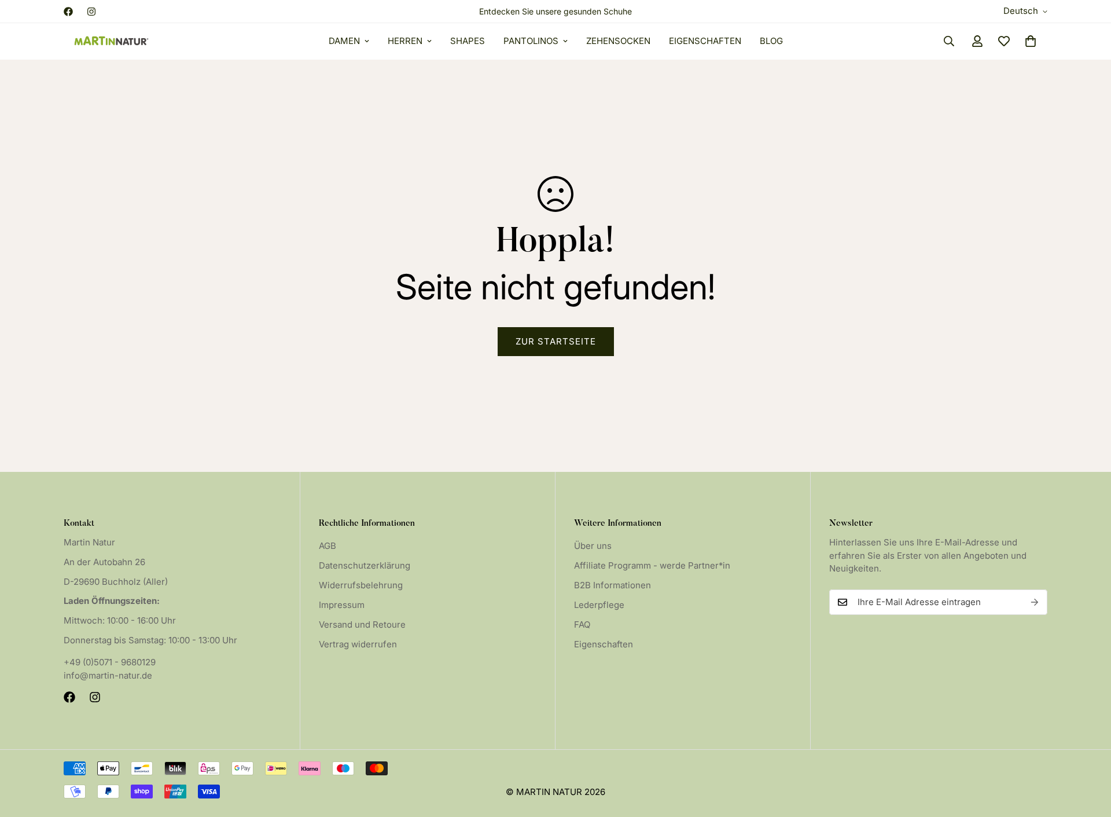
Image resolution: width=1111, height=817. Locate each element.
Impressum (342, 604)
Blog (771, 40)
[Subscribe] (1034, 602)
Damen (344, 40)
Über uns (593, 545)
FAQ (582, 624)
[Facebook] (68, 11)
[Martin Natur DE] (111, 41)
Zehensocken (618, 40)
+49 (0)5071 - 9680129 (110, 662)
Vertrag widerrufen (358, 644)
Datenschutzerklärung (364, 565)
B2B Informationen (612, 585)
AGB (327, 545)
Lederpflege (599, 604)
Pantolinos (530, 40)
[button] (1030, 41)
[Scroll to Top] (1088, 754)
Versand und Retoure (362, 624)
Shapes (467, 40)
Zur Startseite (556, 341)
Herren (405, 40)
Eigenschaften (705, 40)
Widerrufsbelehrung (361, 585)
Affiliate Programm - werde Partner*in (652, 565)
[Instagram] (91, 11)
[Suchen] (949, 41)
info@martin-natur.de (108, 675)
